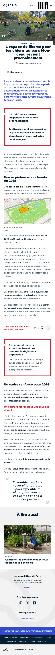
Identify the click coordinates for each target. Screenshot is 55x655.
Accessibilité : (35, 637)
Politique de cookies (27, 641)
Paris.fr (48, 631)
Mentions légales (11, 637)
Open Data (11, 641)
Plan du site (43, 641)
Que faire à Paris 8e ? (24, 649)
